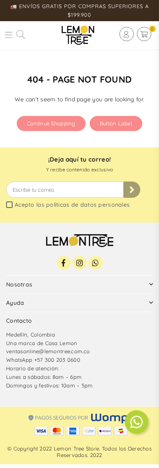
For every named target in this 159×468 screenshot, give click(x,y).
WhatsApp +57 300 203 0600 (43, 359)
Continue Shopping (51, 123)
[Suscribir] (132, 190)
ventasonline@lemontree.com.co (48, 351)
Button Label (116, 123)
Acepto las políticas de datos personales (72, 205)
